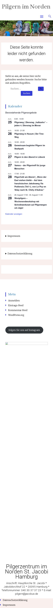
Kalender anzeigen (13, 213)
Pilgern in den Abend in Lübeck (29, 157)
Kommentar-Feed (17, 310)
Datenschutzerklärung (20, 253)
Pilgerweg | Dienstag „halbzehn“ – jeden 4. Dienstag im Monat (30, 124)
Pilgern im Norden (26, 7)
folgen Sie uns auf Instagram (24, 330)
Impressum (14, 236)
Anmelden (14, 300)
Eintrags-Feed (15, 305)
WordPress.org (16, 315)
